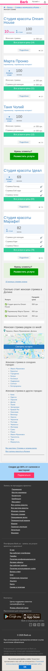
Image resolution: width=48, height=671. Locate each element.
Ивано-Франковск (17, 369)
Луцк (12, 439)
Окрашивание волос (19, 517)
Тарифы (13, 556)
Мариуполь (15, 442)
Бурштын (14, 371)
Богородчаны (15, 386)
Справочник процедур (19, 578)
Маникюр (15, 533)
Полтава (13, 422)
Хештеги (13, 581)
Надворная (14, 381)
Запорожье (14, 407)
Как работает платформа (20, 553)
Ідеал (23, 170)
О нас (12, 550)
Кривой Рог (14, 410)
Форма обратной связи (19, 608)
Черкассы (14, 424)
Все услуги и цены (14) (24, 42)
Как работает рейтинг (18, 565)
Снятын (13, 384)
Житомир (14, 427)
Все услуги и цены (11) (24, 88)
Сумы (12, 429)
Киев (12, 395)
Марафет (17, 219)
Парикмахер (17, 489)
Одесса (13, 397)
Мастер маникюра (19, 492)
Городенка (14, 374)
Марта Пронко (18, 62)
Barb (24, 2)
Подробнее (24, 50)
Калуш (13, 376)
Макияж (14, 524)
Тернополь (14, 437)
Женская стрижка (18, 514)
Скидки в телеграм (17, 587)
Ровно (12, 432)
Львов (12, 405)
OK (25, 667)
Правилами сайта (35, 664)
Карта (12, 584)
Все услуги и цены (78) (24, 250)
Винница (13, 415)
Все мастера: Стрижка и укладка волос (21, 448)
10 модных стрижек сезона (16, 282)
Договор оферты (16, 562)
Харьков (13, 400)
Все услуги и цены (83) (24, 199)
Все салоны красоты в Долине (18, 451)
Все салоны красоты (19, 505)
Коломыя (14, 379)
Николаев (14, 412)
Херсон (13, 417)
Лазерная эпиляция (19, 527)
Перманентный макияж (20, 520)
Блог (12, 575)
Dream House (23, 21)
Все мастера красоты (19, 508)
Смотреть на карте (24, 347)
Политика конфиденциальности (22, 559)
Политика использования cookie (23, 568)
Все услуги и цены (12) (24, 134)
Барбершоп (16, 499)
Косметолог (16, 496)
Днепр (13, 402)
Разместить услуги (24, 156)
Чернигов (14, 419)
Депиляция (15, 530)
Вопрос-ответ (15, 572)
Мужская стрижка (18, 511)
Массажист (16, 502)
